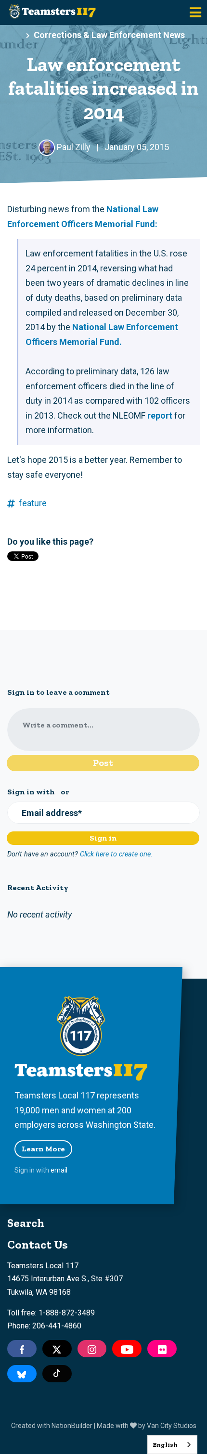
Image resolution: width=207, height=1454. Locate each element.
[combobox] (172, 1444)
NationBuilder (72, 1425)
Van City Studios (171, 1425)
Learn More (43, 1148)
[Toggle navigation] (195, 12)
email (59, 1170)
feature (33, 503)
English (165, 1444)
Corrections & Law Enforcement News (109, 35)
